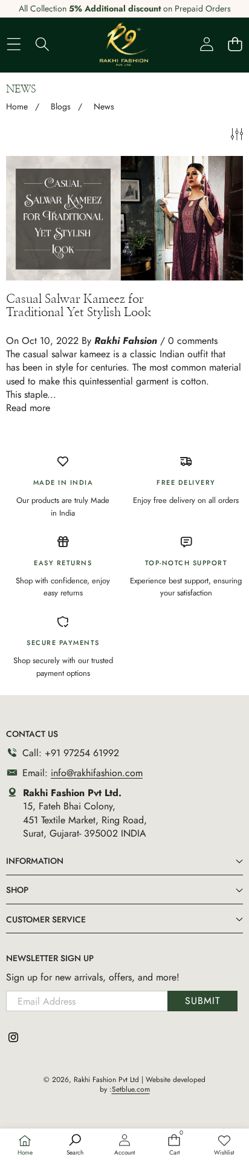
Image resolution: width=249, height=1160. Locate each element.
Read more (28, 408)
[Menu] (13, 43)
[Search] (42, 43)
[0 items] (234, 43)
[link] (224, 1145)
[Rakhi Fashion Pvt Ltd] (124, 44)
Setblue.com (131, 1089)
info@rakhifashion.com (97, 773)
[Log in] (206, 43)
